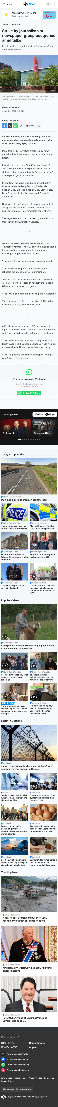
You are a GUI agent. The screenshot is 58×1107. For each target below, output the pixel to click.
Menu (9, 4)
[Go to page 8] (35, 439)
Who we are (6, 1078)
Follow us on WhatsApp (18, 1065)
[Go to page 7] (33, 439)
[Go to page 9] (37, 439)
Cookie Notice (7, 1081)
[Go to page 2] (22, 439)
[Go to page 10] (39, 439)
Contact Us (49, 1078)
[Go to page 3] (24, 439)
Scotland (16, 24)
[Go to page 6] (31, 439)
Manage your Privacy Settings (17, 1089)
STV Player (7, 1043)
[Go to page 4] (26, 439)
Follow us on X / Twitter (18, 1054)
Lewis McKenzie (10, 107)
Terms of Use (20, 1078)
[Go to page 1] (19, 439)
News (5, 24)
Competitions (37, 1043)
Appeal (33, 1047)
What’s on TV (9, 1047)
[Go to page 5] (28, 439)
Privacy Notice (35, 1078)
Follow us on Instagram (18, 1070)
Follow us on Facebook (17, 1059)
